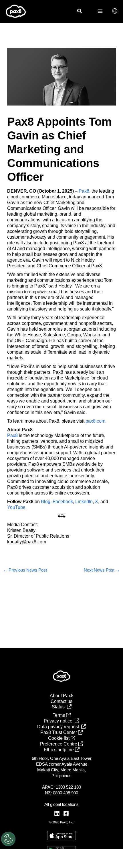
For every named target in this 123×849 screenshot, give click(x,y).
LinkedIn (84, 501)
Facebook (63, 501)
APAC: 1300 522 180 (61, 787)
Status (59, 706)
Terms (59, 715)
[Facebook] (66, 813)
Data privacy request (59, 726)
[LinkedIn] (57, 813)
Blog (45, 501)
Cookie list (59, 738)
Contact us (61, 701)
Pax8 (84, 191)
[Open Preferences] (8, 839)
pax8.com (95, 421)
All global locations (61, 804)
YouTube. (17, 507)
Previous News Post (25, 570)
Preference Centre (59, 743)
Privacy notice (59, 720)
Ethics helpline (59, 749)
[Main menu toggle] (100, 11)
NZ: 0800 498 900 (61, 792)
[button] (79, 12)
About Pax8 (62, 695)
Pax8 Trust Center (59, 732)
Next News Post (102, 570)
